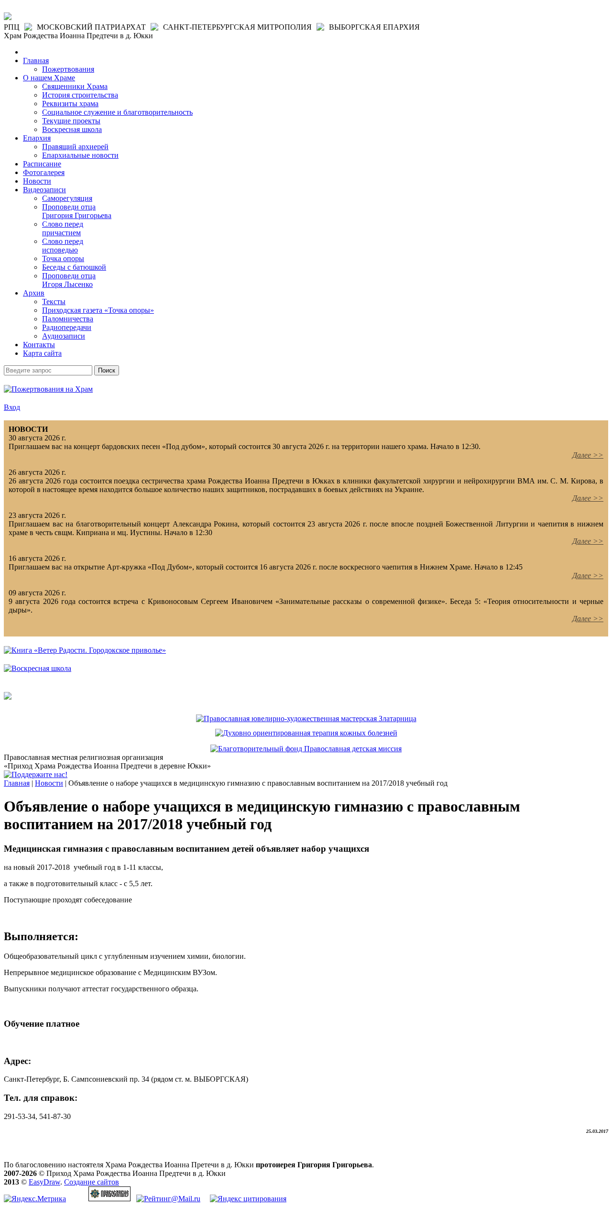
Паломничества (67, 319)
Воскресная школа (72, 129)
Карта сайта (42, 353)
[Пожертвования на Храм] (48, 389)
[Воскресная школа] (37, 668)
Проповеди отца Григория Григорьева (76, 211)
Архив (33, 293)
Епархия (37, 138)
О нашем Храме (49, 78)
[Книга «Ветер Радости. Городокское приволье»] (85, 650)
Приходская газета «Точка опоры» (98, 310)
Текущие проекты (71, 121)
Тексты (54, 301)
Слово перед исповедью (62, 245)
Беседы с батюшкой (74, 267)
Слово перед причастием (62, 228)
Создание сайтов (91, 1182)
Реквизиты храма (70, 103)
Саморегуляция (67, 198)
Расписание (42, 164)
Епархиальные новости (80, 155)
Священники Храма (75, 86)
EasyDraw (44, 1182)
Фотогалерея (44, 172)
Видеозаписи (44, 190)
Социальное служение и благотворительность (117, 112)
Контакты (39, 344)
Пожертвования (68, 69)
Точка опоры (63, 258)
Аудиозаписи (63, 336)
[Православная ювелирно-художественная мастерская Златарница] (306, 718)
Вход (12, 407)
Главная (36, 60)
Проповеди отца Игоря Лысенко (69, 280)
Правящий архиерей (75, 147)
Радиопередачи (66, 327)
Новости (37, 181)
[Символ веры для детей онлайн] (7, 697)
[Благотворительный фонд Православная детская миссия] (306, 749)
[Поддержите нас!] (35, 774)
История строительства (80, 95)
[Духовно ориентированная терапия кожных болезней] (306, 733)
